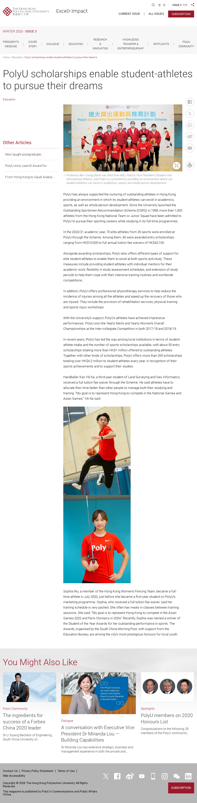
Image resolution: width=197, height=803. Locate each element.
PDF (185, 5)
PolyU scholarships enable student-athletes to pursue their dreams (61, 57)
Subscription (181, 14)
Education (17, 57)
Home (6, 57)
